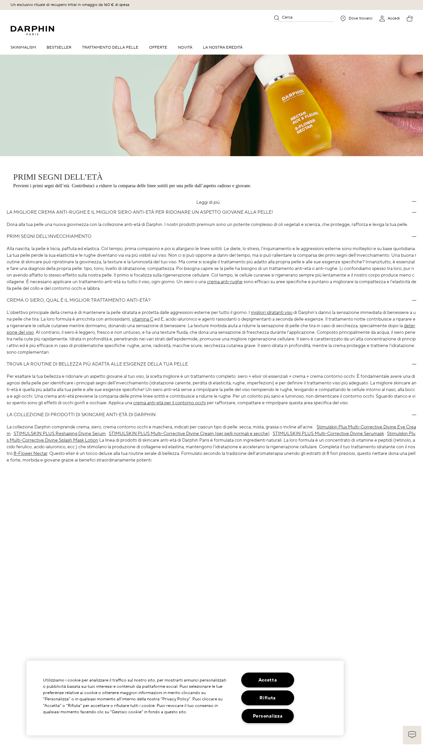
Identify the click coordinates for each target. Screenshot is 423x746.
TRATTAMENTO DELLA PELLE (110, 47)
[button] (412, 735)
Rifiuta (267, 698)
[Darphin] (32, 30)
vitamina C (142, 319)
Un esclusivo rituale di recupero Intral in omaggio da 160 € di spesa (70, 4)
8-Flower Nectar (30, 454)
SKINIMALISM (23, 47)
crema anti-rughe (225, 282)
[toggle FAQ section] (414, 201)
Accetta (267, 680)
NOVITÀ (185, 47)
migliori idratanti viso (271, 313)
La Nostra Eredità (223, 47)
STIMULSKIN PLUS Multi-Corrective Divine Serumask (328, 434)
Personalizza (268, 716)
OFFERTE (158, 47)
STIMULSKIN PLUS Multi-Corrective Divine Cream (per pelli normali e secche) (189, 434)
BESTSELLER (59, 47)
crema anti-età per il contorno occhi (169, 403)
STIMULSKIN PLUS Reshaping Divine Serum (60, 434)
